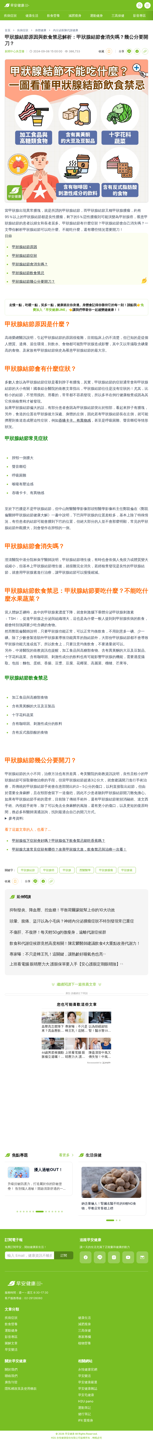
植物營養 (84, 1343)
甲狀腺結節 (28, 870)
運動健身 (96, 16)
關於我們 (11, 1369)
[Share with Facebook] (137, 51)
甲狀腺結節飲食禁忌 (28, 273)
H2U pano (85, 1401)
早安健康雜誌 (87, 1388)
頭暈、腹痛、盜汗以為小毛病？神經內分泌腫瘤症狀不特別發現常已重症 (72, 921)
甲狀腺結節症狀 (24, 255)
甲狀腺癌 (48, 870)
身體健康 (40, 30)
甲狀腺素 (126, 870)
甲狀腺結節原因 (24, 247)
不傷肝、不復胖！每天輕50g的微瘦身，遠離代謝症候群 (58, 932)
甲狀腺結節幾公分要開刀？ (33, 281)
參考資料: (16, 818)
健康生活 (32, 16)
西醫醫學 (85, 870)
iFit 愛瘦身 (85, 1420)
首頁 (7, 30)
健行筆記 (84, 1414)
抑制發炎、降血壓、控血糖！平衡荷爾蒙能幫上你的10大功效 (62, 910)
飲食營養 (53, 16)
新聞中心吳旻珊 (14, 51)
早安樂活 (11, 1349)
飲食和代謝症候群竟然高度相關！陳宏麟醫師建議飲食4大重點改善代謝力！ (75, 943)
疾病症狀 (10, 16)
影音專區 (139, 16)
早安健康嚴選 (87, 1382)
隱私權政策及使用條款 (21, 1388)
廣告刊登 (11, 1382)
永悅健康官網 (87, 1369)
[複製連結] (145, 51)
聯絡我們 (11, 1376)
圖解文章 (11, 1343)
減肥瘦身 (75, 16)
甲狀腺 (67, 870)
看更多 (64, 1155)
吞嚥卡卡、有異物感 (75, 420)
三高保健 (118, 16)
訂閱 (64, 1255)
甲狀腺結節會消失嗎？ (30, 264)
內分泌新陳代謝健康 (65, 30)
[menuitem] (10, 15)
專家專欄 (84, 1337)
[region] (76, 307)
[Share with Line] (129, 51)
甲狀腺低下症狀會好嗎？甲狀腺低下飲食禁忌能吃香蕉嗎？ (58, 840)
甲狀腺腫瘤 (106, 870)
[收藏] (109, 51)
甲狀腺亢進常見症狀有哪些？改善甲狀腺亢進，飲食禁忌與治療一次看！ (69, 849)
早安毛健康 (86, 1395)
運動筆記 (84, 1408)
